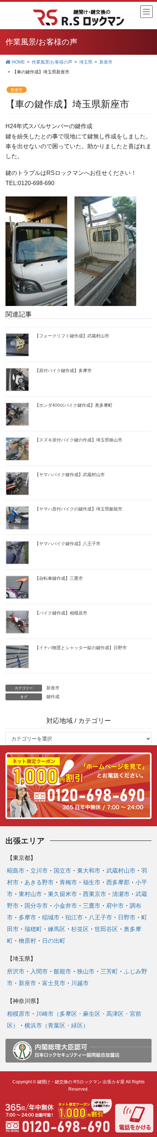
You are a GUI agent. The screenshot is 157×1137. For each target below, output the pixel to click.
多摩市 (27, 917)
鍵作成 (53, 696)
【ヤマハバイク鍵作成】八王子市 (67, 543)
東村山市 (30, 894)
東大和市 (88, 871)
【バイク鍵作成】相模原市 (61, 613)
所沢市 (15, 971)
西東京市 (94, 894)
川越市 (80, 983)
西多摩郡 (118, 882)
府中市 (115, 906)
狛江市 (74, 917)
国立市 (62, 871)
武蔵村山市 (120, 871)
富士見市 (53, 983)
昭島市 (15, 871)
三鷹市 (91, 906)
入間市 (39, 971)
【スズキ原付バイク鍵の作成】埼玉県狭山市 (78, 440)
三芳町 (109, 971)
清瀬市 (121, 894)
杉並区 (80, 929)
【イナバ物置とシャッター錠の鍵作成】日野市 (81, 647)
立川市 (39, 871)
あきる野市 (39, 882)
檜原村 (27, 941)
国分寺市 (36, 906)
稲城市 (51, 917)
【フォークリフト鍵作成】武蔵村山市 (72, 335)
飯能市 (62, 971)
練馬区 (56, 929)
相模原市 (18, 1014)
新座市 (17, 90)
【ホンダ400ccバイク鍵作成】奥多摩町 (73, 405)
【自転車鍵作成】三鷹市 (59, 578)
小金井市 (65, 906)
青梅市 (68, 882)
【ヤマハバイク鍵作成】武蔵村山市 (70, 474)
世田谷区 (106, 929)
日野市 (126, 917)
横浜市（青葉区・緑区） (56, 1025)
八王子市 (100, 917)
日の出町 (53, 941)
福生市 (91, 882)
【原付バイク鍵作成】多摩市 (63, 370)
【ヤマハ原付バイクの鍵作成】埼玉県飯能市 (78, 509)
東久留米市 (62, 894)
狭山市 (86, 971)
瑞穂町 (33, 929)
